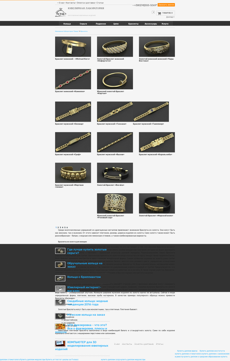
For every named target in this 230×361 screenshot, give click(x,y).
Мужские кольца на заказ (86, 314)
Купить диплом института (212, 351)
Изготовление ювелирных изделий (82, 15)
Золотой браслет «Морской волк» (156, 216)
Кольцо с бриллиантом (84, 277)
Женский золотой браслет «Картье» (110, 92)
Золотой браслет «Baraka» (110, 185)
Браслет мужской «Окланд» (69, 124)
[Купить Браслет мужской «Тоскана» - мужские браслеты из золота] (115, 111)
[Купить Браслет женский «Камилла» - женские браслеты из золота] (73, 79)
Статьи (159, 344)
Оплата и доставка (144, 344)
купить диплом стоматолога (188, 354)
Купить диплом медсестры (32, 359)
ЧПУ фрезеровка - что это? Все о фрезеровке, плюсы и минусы (81, 328)
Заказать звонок (166, 5)
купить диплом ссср (110, 359)
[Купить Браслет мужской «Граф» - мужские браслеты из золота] (73, 142)
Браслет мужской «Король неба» (155, 155)
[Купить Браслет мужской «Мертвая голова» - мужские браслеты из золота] (73, 173)
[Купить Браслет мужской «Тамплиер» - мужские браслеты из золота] (151, 111)
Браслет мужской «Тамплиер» (148, 124)
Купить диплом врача (187, 351)
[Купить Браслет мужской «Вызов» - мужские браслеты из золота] (115, 142)
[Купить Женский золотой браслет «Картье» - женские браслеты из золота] (115, 79)
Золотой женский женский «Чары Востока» (156, 60)
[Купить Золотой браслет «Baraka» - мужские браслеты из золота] (115, 173)
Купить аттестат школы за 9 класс (62, 359)
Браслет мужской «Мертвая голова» (69, 186)
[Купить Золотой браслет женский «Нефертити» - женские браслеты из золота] (115, 46)
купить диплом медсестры (132, 359)
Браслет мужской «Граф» (68, 155)
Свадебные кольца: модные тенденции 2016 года (87, 302)
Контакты (127, 344)
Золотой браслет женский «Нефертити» (110, 60)
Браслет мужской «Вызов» (110, 155)
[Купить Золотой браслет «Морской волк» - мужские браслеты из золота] (157, 203)
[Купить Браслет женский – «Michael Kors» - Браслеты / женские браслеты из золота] (73, 46)
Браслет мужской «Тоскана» (111, 124)
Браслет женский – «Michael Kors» (72, 59)
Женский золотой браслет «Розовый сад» (110, 217)
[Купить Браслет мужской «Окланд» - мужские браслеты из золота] (73, 111)
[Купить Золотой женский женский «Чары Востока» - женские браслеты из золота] (157, 46)
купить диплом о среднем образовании (202, 356)
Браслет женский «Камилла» (70, 91)
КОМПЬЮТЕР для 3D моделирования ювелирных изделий (81, 345)
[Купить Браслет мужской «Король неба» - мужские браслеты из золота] (157, 142)
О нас (117, 344)
